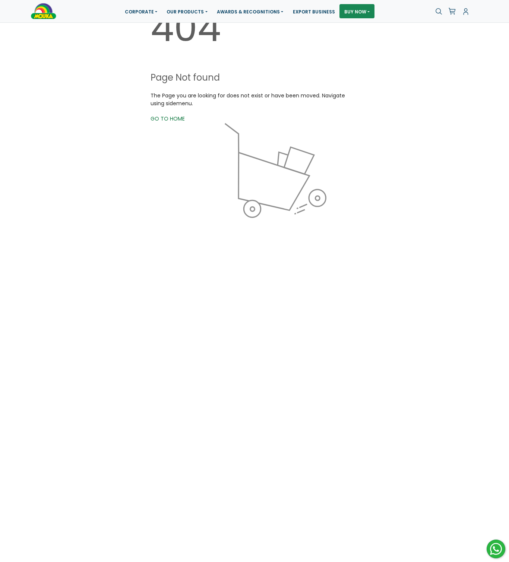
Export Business (314, 12)
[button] (439, 11)
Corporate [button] (139, 12)
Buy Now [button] (355, 12)
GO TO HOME (168, 118)
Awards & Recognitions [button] (248, 12)
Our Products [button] (185, 12)
